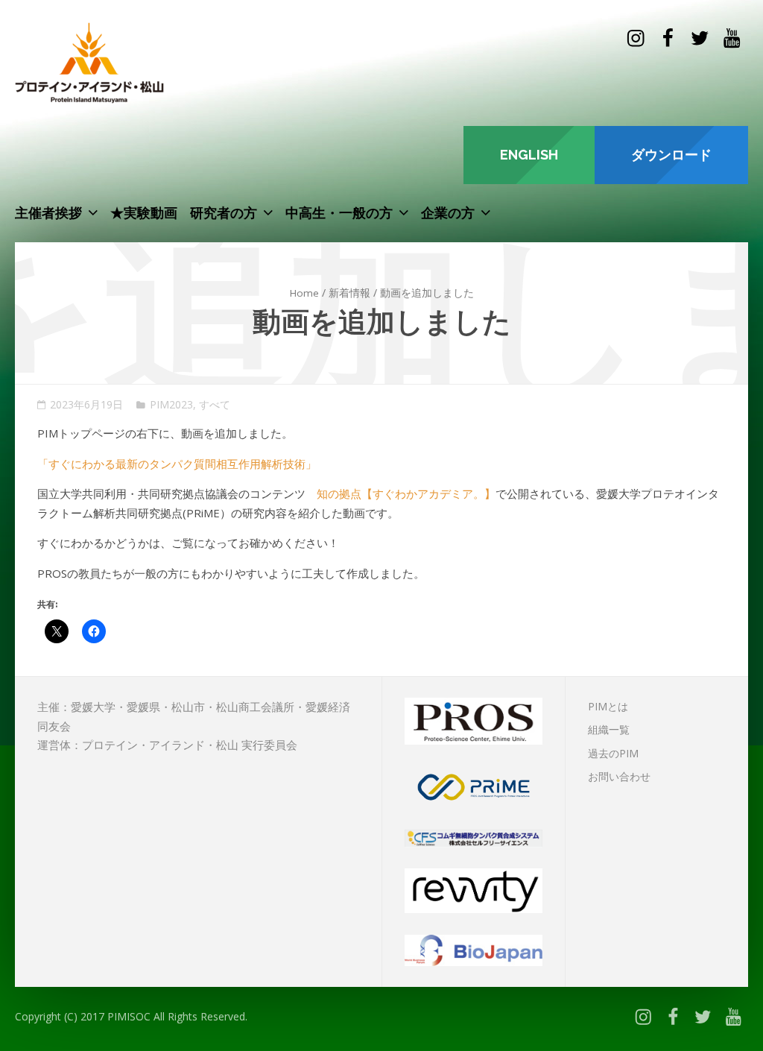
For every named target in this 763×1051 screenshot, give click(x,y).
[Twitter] (700, 38)
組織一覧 (609, 729)
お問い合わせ (619, 776)
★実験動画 (143, 213)
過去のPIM (613, 753)
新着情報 (349, 293)
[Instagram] (635, 38)
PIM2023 (171, 404)
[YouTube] (732, 38)
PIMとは (608, 706)
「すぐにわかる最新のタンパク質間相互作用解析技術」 (177, 463)
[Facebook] (667, 38)
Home (304, 293)
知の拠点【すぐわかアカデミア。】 (406, 493)
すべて (214, 404)
